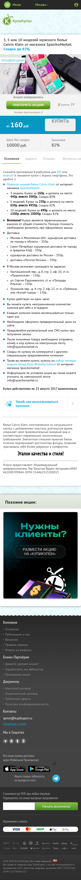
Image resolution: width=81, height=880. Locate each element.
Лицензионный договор (21, 694)
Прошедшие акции (17, 674)
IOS (59, 172)
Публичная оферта (18, 699)
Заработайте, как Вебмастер (24, 669)
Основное (11, 158)
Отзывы (49, 158)
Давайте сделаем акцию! (21, 664)
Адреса (31, 158)
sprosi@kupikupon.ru (17, 718)
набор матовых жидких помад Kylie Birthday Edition (41, 362)
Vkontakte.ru (11, 741)
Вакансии (11, 640)
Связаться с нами (14, 724)
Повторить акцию (28, 105)
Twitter (17, 741)
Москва (40, 5)
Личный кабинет (76, 5)
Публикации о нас (17, 634)
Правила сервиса (16, 645)
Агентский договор (18, 688)
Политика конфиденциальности (27, 704)
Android (8, 175)
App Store (14, 768)
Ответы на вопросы (18, 650)
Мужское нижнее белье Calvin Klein (31, 184)
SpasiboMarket (30, 188)
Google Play (39, 768)
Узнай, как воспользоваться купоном (37, 403)
